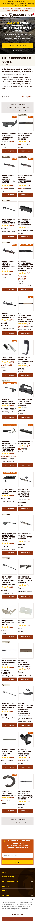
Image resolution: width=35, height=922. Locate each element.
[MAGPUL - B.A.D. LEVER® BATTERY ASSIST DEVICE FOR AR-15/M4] (26, 347)
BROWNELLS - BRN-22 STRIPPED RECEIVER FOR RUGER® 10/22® (25, 222)
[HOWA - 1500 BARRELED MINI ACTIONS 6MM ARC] (9, 389)
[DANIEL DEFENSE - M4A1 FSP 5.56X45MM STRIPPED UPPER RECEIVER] (9, 251)
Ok (17, 919)
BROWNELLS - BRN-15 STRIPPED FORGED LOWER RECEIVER (9, 136)
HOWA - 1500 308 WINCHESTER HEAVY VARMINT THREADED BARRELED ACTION (8, 580)
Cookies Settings (17, 914)
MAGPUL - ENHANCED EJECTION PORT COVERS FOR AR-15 (25, 663)
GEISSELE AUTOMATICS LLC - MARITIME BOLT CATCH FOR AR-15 (25, 752)
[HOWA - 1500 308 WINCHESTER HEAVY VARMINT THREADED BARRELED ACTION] (9, 567)
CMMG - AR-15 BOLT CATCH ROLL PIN (25, 442)
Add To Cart (9, 151)
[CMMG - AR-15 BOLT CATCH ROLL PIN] (26, 431)
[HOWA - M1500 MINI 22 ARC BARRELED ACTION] (9, 651)
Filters (6, 97)
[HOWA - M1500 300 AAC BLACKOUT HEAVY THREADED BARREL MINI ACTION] (9, 523)
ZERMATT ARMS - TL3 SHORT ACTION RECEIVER (9, 491)
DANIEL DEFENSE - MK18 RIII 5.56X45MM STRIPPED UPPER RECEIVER (25, 179)
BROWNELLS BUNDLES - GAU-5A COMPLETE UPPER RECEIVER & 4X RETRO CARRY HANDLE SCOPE (25, 708)
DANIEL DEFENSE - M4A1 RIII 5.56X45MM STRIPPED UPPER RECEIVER (8, 179)
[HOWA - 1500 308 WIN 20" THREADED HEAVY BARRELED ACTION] (9, 693)
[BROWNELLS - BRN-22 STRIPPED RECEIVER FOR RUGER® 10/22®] (26, 209)
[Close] (33, 900)
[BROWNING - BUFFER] (26, 610)
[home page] (17, 15)
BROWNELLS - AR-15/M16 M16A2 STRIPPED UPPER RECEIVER (25, 402)
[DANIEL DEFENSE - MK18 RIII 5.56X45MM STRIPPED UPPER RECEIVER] (26, 165)
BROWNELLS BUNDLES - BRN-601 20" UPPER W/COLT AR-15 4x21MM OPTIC (24, 493)
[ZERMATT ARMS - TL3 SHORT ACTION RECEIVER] (9, 479)
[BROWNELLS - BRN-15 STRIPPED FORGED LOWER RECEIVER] (9, 123)
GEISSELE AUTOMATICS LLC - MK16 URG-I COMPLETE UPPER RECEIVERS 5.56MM (25, 317)
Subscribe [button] (18, 862)
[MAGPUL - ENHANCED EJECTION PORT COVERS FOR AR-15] (26, 651)
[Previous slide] (2, 36)
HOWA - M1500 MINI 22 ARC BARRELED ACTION (9, 663)
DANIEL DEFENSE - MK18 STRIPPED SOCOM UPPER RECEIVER (25, 136)
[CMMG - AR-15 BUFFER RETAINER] (9, 347)
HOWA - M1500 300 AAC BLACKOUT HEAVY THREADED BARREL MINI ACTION (9, 537)
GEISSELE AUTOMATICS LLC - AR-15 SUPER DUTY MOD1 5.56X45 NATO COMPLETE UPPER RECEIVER (25, 266)
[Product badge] (22, 114)
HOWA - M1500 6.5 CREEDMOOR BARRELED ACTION (8, 221)
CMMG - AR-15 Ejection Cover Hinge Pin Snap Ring (9, 793)
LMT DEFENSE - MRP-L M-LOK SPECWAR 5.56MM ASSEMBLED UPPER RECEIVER (25, 795)
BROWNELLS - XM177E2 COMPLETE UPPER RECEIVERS (9, 315)
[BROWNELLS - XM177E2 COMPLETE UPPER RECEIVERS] (9, 303)
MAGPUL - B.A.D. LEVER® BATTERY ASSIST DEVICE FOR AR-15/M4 (25, 360)
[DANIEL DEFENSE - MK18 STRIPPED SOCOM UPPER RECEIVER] (26, 123)
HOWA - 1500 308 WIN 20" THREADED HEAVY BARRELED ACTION (9, 706)
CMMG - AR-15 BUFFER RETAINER (8, 358)
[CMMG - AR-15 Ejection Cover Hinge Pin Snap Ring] (9, 781)
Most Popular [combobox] (26, 97)
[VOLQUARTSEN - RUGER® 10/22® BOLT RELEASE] (9, 610)
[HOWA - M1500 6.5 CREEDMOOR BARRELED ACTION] (9, 209)
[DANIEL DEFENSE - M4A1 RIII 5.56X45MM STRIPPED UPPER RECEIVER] (9, 165)
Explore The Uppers (17, 45)
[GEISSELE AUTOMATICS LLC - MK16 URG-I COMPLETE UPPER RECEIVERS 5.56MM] (26, 303)
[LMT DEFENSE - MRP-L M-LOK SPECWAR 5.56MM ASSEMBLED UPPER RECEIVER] (26, 781)
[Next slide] (33, 36)
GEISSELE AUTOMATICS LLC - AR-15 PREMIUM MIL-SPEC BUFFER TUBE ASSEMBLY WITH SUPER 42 (9, 446)
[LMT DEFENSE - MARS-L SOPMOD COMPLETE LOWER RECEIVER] (26, 567)
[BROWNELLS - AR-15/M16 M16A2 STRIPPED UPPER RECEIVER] (26, 389)
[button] (2, 14)
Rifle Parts (21, 86)
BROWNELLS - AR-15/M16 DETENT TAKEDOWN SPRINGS (8, 752)
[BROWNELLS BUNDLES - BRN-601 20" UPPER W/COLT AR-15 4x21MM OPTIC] (26, 479)
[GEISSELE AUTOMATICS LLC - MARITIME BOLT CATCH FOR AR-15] (26, 739)
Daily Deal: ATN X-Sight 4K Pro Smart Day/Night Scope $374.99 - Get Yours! (17, 9)
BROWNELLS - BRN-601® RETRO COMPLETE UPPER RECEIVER (25, 536)
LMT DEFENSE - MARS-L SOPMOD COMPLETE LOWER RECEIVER (25, 580)
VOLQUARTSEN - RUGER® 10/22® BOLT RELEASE (8, 623)
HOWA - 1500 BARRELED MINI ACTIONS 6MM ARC (8, 401)
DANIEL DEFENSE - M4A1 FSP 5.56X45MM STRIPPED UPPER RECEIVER (8, 265)
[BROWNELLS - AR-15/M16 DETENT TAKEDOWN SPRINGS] (9, 739)
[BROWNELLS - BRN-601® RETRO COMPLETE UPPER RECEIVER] (26, 523)
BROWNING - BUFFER (23, 622)
